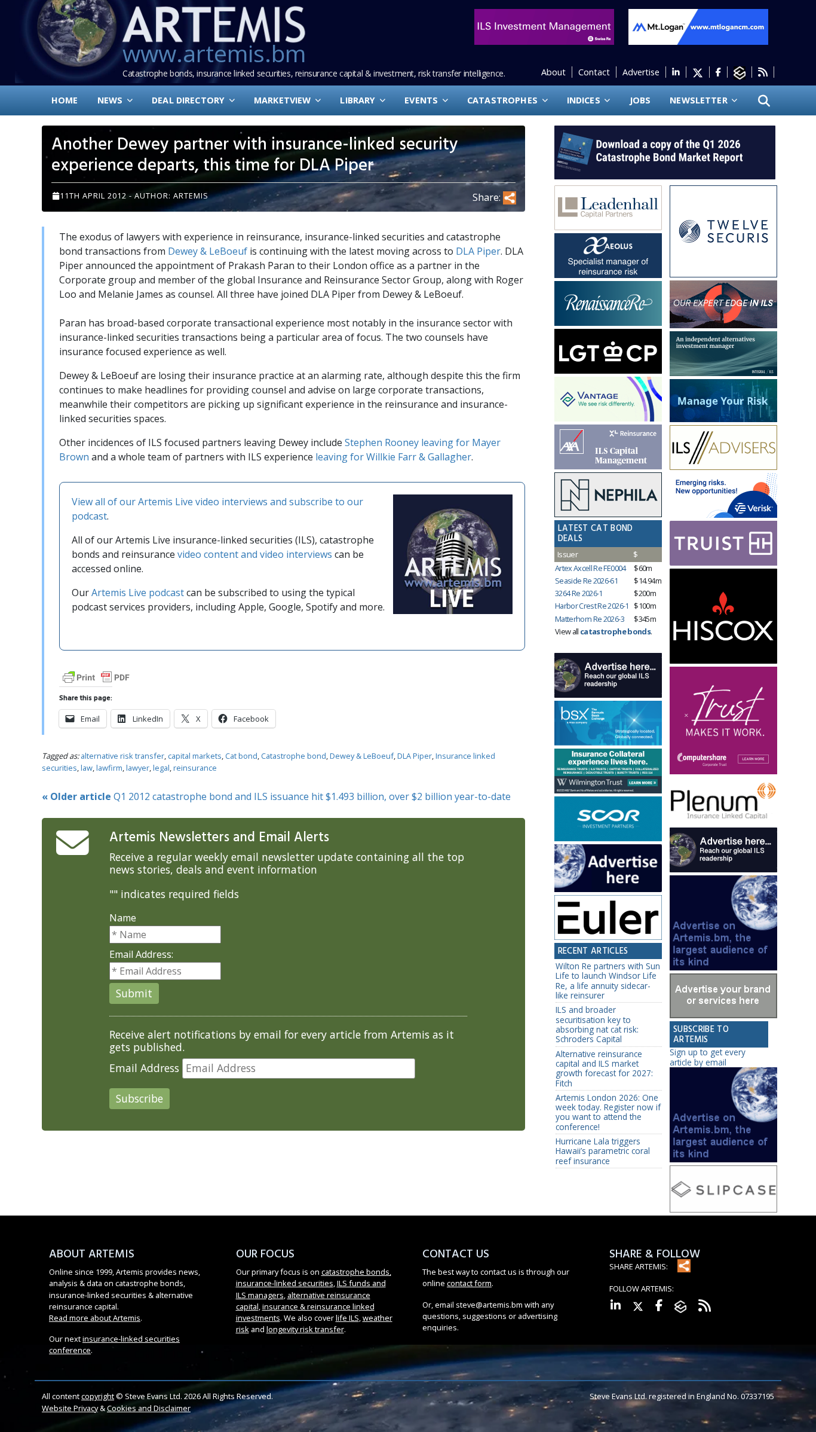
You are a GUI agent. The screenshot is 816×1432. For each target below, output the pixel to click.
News (111, 100)
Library (359, 100)
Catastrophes (503, 100)
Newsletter (700, 100)
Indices (585, 100)
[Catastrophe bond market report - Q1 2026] (658, 151)
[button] (764, 100)
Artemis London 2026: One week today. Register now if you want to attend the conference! (608, 1112)
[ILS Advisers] (723, 447)
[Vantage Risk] (608, 399)
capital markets (195, 755)
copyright (97, 1396)
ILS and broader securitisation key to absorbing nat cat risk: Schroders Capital (597, 1024)
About (553, 72)
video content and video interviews (254, 554)
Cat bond (241, 755)
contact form (469, 1283)
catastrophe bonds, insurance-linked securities (313, 1277)
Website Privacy (70, 1408)
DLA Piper (478, 251)
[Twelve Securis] (723, 232)
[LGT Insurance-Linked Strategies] (608, 351)
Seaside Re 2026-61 (586, 580)
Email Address (144, 1068)
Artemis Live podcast (137, 592)
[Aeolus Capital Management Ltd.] (608, 255)
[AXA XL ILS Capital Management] (608, 447)
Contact (594, 72)
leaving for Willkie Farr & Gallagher (393, 456)
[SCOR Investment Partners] (608, 819)
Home (64, 100)
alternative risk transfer (122, 755)
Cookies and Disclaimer (149, 1408)
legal (161, 767)
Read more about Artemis (94, 1317)
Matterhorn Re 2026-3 (589, 618)
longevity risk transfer (305, 1329)
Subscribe (139, 1098)
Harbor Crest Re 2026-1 (592, 605)
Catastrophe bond (293, 755)
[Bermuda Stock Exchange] (608, 723)
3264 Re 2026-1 (579, 593)
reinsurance (195, 767)
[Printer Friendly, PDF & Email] (96, 676)
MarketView (284, 100)
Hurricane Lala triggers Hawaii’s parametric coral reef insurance (603, 1151)
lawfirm (109, 767)
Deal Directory (189, 100)
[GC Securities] (723, 400)
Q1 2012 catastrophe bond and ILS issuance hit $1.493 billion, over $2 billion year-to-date (276, 796)
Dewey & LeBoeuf (207, 251)
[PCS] (723, 495)
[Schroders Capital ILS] (723, 304)
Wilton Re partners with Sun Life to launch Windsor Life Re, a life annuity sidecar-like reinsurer (608, 980)
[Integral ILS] (723, 353)
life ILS (347, 1317)
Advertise (640, 72)
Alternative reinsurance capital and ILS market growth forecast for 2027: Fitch (604, 1068)
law (87, 767)
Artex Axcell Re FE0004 (590, 568)
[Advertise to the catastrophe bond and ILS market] (723, 996)
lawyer (137, 767)
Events (422, 100)
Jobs (640, 100)
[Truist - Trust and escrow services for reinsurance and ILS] (723, 543)
